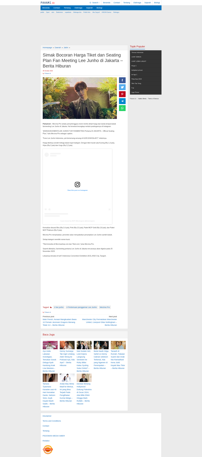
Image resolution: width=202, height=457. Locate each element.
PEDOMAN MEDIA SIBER (54, 436)
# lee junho (59, 307)
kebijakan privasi (137, 70)
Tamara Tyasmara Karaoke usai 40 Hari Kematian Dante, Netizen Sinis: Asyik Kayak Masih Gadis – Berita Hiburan (49, 395)
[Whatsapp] (122, 108)
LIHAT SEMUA (136, 57)
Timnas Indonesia (137, 52)
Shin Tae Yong (136, 83)
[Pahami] (48, 3)
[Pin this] (122, 94)
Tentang (46, 431)
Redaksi (46, 441)
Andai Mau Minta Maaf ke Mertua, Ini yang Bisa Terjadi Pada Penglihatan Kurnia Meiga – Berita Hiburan (67, 392)
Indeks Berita (142, 98)
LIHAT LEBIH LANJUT (139, 61)
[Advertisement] (101, 28)
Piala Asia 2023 (137, 79)
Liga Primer (135, 92)
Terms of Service (153, 98)
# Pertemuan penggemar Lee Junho (81, 307)
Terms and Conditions (52, 421)
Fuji (133, 88)
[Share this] (122, 80)
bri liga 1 (134, 74)
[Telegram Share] (122, 101)
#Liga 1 (134, 66)
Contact (46, 426)
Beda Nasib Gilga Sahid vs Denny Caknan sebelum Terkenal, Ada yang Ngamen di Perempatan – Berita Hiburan (101, 359)
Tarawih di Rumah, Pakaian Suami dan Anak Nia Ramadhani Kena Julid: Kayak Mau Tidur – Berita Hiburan (118, 359)
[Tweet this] (122, 87)
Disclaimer (47, 416)
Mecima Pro (105, 307)
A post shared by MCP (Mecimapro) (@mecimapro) (77, 221)
